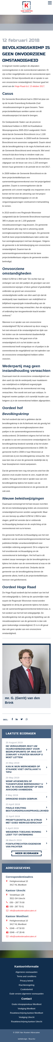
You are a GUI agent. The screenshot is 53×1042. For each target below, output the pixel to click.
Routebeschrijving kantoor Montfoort (26, 1013)
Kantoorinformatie (26, 966)
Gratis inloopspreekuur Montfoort (26, 1004)
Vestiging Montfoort (26, 1009)
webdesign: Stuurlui (26, 1039)
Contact (26, 998)
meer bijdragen (26, 853)
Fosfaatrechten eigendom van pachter (23, 845)
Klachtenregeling (26, 985)
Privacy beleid (26, 981)
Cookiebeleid (26, 989)
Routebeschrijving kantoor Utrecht (26, 1022)
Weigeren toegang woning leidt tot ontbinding (23, 833)
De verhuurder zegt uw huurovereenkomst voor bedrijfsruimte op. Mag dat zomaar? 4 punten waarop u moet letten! (24, 752)
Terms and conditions (26, 976)
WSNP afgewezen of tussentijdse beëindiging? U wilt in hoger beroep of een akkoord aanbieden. (24, 785)
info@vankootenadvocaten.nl (23, 911)
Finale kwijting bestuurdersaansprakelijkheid (26, 809)
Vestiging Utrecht (26, 1017)
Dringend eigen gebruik (21, 798)
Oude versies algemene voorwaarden (26, 994)
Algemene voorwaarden (26, 972)
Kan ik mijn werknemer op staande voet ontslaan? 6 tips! (23, 769)
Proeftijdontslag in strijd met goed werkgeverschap (24, 821)
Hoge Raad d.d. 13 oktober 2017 (29, 86)
